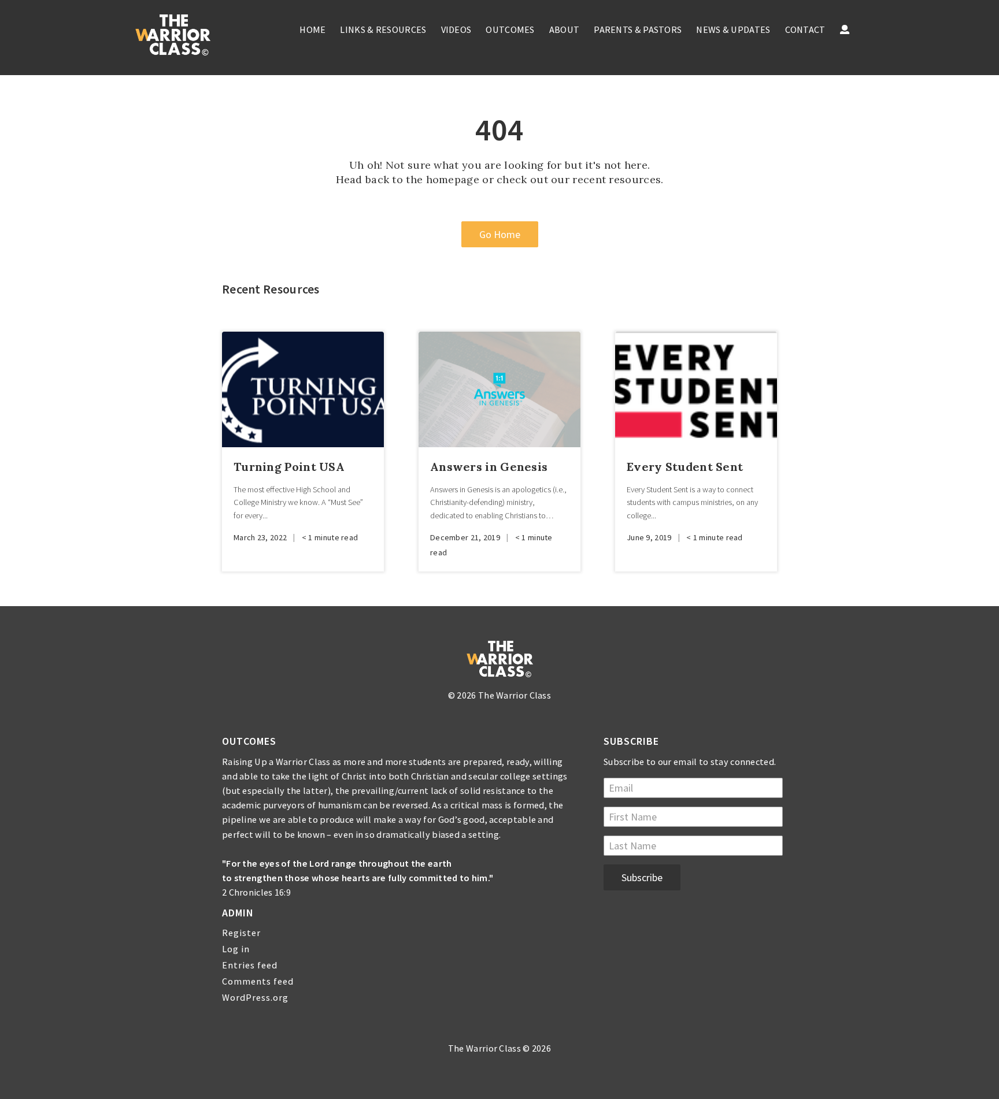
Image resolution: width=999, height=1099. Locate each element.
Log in (236, 949)
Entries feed (250, 965)
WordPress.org (255, 997)
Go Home (499, 234)
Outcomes (510, 29)
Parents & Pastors (638, 29)
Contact (805, 29)
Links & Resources (383, 29)
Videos (456, 29)
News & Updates (733, 29)
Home (312, 29)
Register (241, 932)
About (564, 29)
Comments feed (258, 981)
